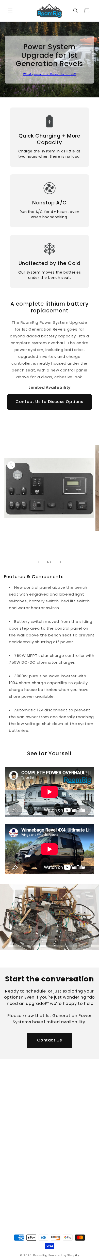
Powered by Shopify (63, 1255)
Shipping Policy (24, 1167)
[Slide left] (38, 562)
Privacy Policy (23, 1112)
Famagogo (20, 1217)
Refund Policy (23, 1155)
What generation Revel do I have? (49, 74)
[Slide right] (60, 562)
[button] (10, 10)
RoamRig (40, 1255)
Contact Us (49, 1040)
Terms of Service (26, 1123)
